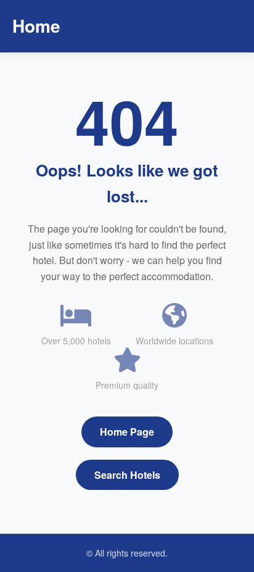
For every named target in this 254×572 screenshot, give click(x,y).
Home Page (127, 432)
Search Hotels (127, 475)
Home (36, 25)
